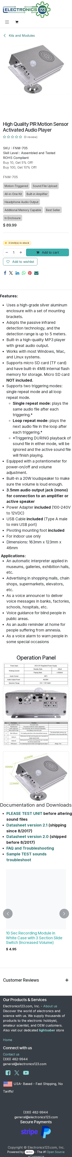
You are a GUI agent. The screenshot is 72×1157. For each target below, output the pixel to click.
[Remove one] (6, 252)
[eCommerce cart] (17, 22)
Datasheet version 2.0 (27, 836)
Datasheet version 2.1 (26, 825)
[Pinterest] (30, 273)
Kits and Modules (21, 36)
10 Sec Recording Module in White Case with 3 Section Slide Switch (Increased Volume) (34, 938)
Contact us (11, 1054)
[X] (11, 273)
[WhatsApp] (23, 273)
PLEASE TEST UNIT (24, 813)
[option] (36, 913)
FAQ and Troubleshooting (30, 848)
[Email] (36, 273)
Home (7, 1040)
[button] (8, 913)
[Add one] (21, 252)
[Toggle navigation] (7, 22)
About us (50, 1006)
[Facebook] (5, 273)
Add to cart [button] (50, 252)
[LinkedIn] (17, 273)
